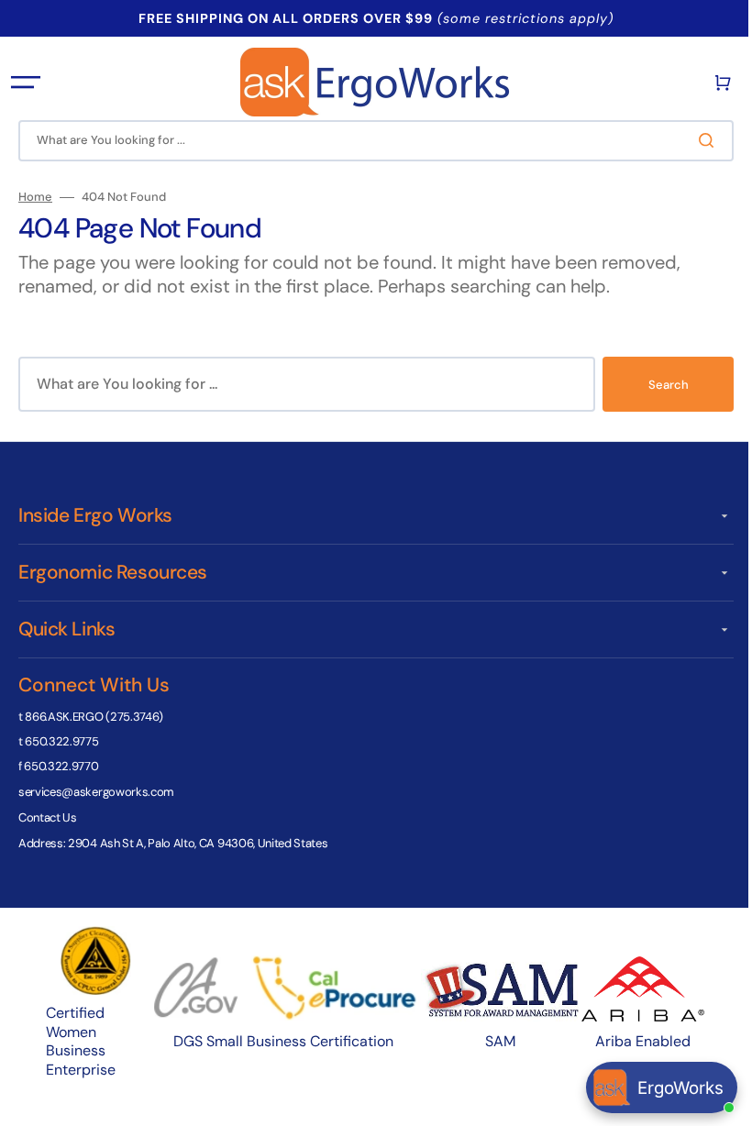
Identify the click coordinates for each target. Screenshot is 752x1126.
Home (35, 197)
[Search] (696, 140)
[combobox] (369, 140)
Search (655, 384)
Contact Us (47, 817)
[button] (26, 82)
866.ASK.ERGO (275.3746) (94, 716)
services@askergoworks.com (96, 792)
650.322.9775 (61, 741)
